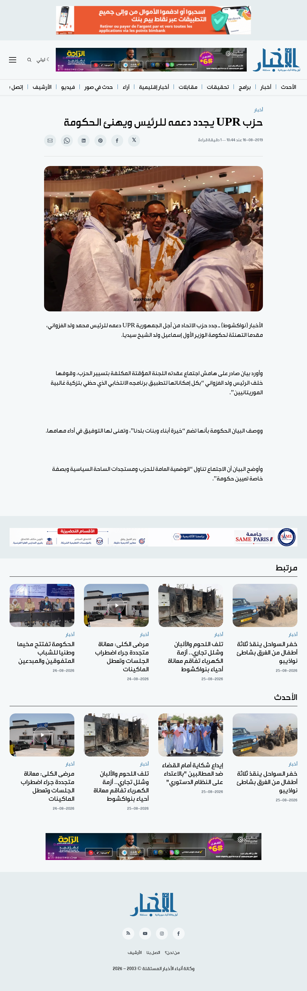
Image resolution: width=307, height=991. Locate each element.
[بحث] (29, 59)
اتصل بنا (153, 953)
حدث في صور (99, 87)
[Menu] (12, 60)
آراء (126, 87)
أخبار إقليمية (154, 87)
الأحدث (288, 87)
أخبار (266, 87)
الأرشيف (42, 87)
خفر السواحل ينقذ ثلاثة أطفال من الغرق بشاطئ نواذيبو (267, 652)
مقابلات (188, 87)
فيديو (68, 87)
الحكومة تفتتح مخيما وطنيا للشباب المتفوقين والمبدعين (45, 652)
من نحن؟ (172, 953)
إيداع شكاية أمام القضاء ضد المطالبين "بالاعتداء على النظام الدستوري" (192, 774)
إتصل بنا (13, 87)
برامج (245, 87)
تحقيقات (218, 87)
